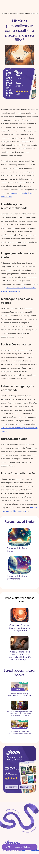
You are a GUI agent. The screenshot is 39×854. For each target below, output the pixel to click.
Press (23, 850)
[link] (11, 787)
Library (4, 13)
